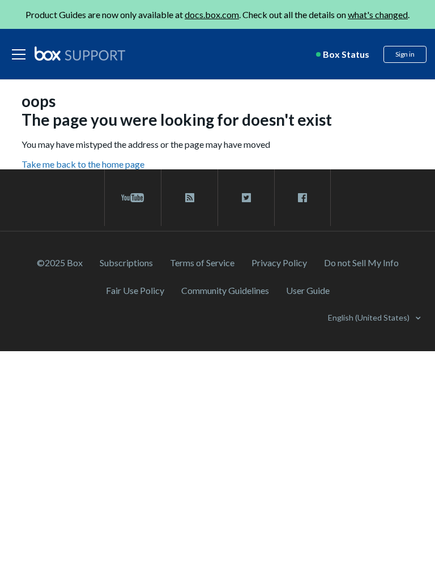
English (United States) (369, 317)
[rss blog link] (189, 197)
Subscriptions (126, 262)
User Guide (308, 290)
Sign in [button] (405, 54)
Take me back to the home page (83, 164)
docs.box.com (212, 14)
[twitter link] (246, 197)
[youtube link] (133, 197)
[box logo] (80, 53)
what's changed (378, 14)
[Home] (80, 54)
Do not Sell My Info (361, 262)
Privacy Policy (279, 262)
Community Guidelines (225, 290)
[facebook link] (302, 197)
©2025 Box (60, 262)
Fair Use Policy (135, 290)
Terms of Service (202, 262)
